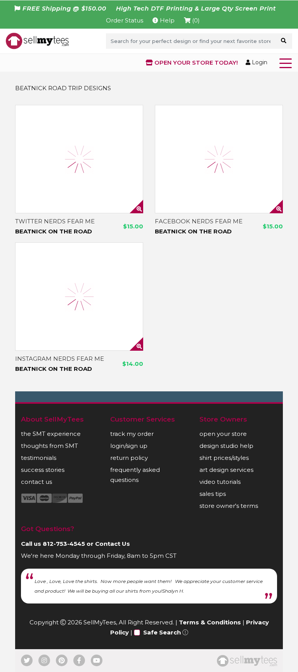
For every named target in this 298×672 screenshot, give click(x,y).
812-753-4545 (64, 543)
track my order (132, 433)
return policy (129, 457)
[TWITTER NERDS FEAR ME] (79, 159)
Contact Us (112, 543)
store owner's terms (228, 505)
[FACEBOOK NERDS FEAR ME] (219, 159)
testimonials (38, 457)
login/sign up (128, 445)
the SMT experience (51, 433)
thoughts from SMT (49, 445)
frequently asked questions (135, 474)
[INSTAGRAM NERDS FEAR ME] (79, 296)
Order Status (124, 20)
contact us (36, 481)
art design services (226, 469)
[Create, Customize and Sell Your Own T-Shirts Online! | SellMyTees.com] (37, 40)
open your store (223, 433)
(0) (195, 20)
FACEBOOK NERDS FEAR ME (199, 221)
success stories (42, 469)
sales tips (212, 493)
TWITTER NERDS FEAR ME (55, 221)
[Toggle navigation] (287, 62)
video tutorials (220, 481)
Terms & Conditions (210, 622)
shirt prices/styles (224, 457)
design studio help (226, 445)
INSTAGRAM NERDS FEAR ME (59, 358)
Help (166, 20)
